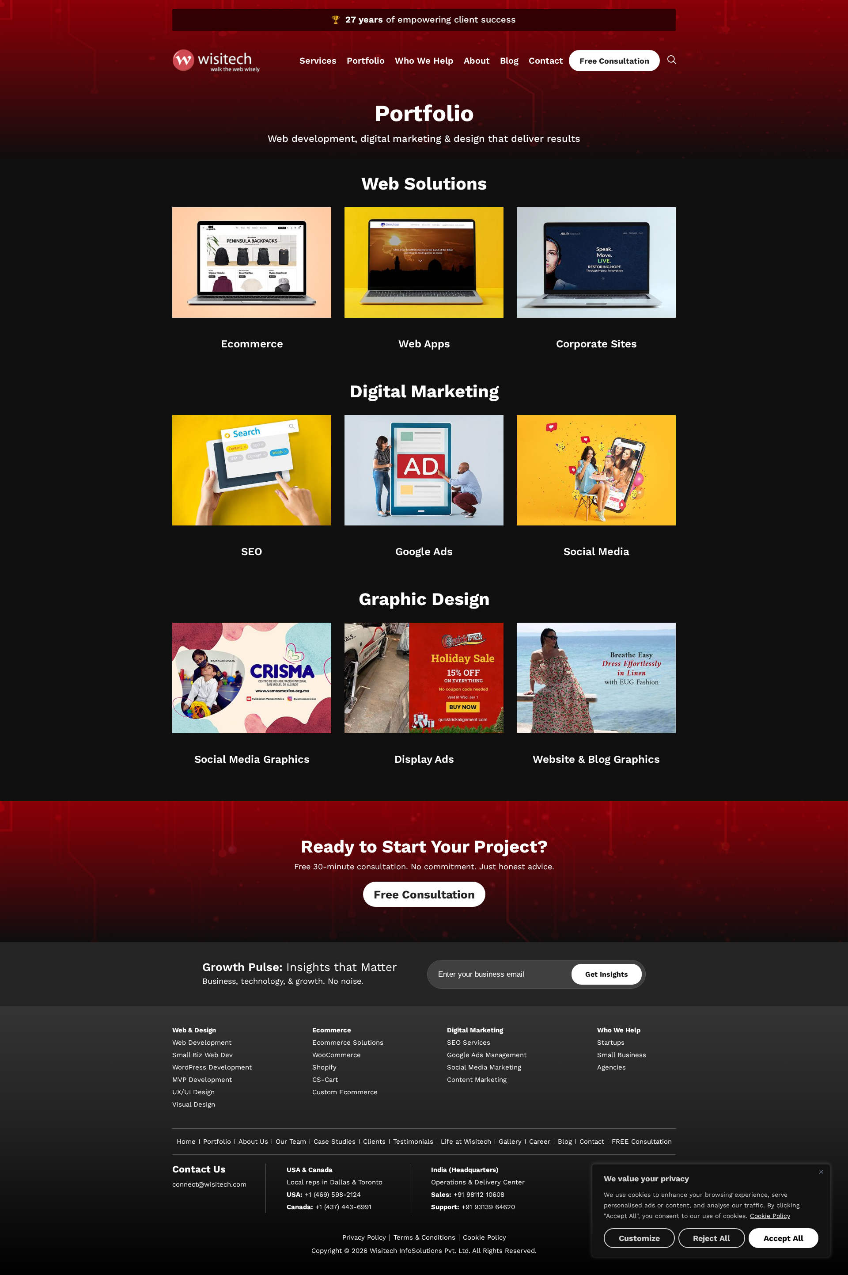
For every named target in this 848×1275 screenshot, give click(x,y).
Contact (546, 60)
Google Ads (424, 551)
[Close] (821, 1171)
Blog (509, 60)
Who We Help (424, 60)
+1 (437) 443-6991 (343, 1207)
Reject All (711, 1238)
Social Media (596, 551)
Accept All (783, 1238)
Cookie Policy (770, 1215)
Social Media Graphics (252, 759)
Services (318, 60)
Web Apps (424, 344)
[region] (711, 1210)
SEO (251, 551)
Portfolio (366, 60)
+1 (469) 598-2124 (333, 1195)
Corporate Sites (596, 344)
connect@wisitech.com (209, 1184)
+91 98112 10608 (479, 1195)
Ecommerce (252, 344)
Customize (639, 1238)
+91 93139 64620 (488, 1207)
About (477, 60)
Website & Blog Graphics (596, 759)
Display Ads (424, 759)
